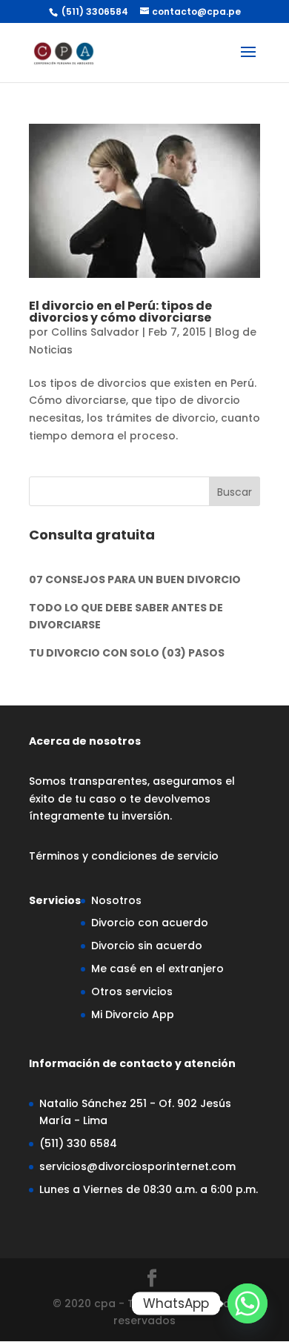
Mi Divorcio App (132, 1014)
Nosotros (116, 900)
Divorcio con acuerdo (149, 922)
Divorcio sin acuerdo (146, 945)
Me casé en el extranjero (157, 968)
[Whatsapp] (247, 1303)
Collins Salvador (95, 332)
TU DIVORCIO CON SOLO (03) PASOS (127, 652)
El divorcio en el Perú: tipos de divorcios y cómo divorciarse (120, 311)
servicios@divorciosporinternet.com (137, 1166)
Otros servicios (132, 991)
